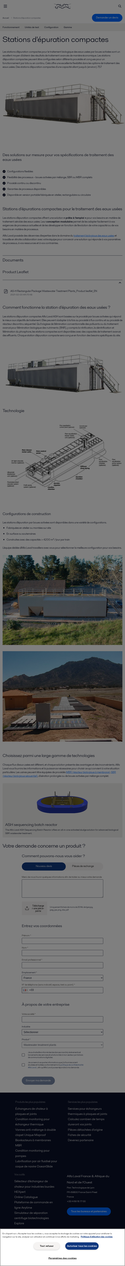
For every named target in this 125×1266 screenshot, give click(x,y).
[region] (62, 1247)
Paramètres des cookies (63, 1258)
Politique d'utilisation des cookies (97, 1236)
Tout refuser (47, 1246)
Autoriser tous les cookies (82, 1246)
